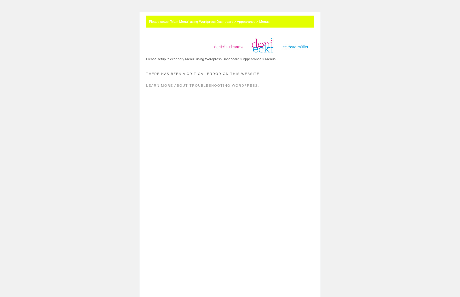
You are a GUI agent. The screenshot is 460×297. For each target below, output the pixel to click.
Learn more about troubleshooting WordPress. (202, 85)
